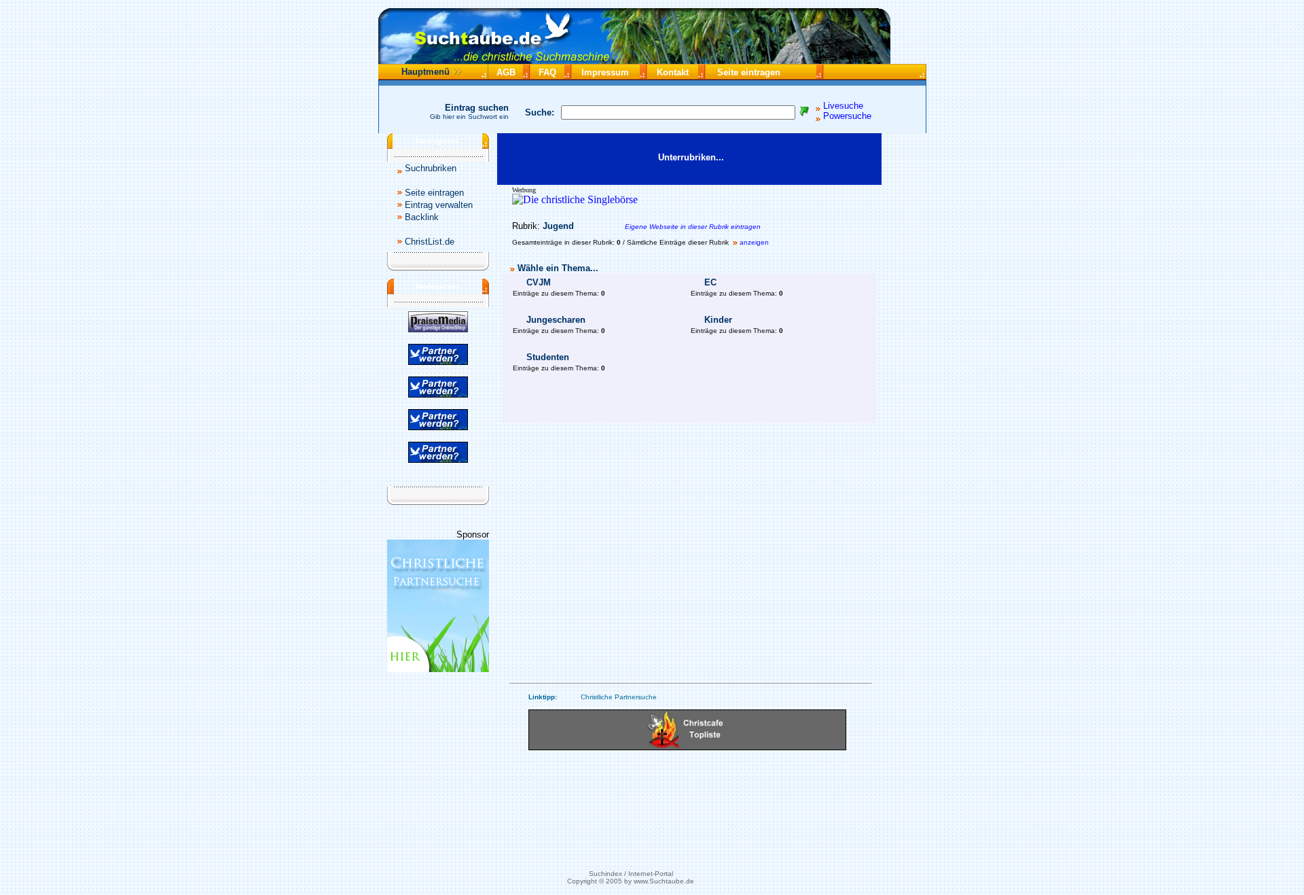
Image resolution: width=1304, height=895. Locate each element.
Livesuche (843, 106)
